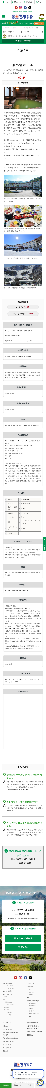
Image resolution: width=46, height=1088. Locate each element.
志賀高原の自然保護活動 (10, 1038)
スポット (30, 989)
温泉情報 (30, 986)
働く (28, 997)
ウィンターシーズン (9, 988)
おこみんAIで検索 (24, 41)
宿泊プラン (17, 1085)
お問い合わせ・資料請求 (34, 1031)
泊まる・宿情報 (7, 991)
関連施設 (31, 994)
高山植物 (6, 1007)
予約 (5, 996)
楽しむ (5, 999)
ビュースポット (33, 992)
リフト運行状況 (8, 1012)
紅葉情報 (6, 1009)
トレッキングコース (9, 1004)
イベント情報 (7, 1015)
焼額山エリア (32, 1005)
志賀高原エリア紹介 (33, 1001)
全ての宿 (39, 23)
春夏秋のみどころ (8, 1002)
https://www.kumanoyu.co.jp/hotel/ (21, 341)
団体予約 (24, 947)
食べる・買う (31, 983)
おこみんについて (8, 1029)
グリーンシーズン (8, 985)
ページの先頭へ (44, 545)
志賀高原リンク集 (8, 1041)
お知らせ (5, 1026)
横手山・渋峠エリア (34, 1013)
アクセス (7, 2)
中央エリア (31, 1008)
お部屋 (29, 1085)
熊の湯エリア (32, 1011)
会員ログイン (7, 1051)
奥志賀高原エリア (33, 1003)
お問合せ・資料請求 (24, 938)
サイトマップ (7, 1044)
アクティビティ (7, 994)
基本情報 (6, 1085)
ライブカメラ (7, 1022)
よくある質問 (7, 1047)
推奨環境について (32, 1022)
